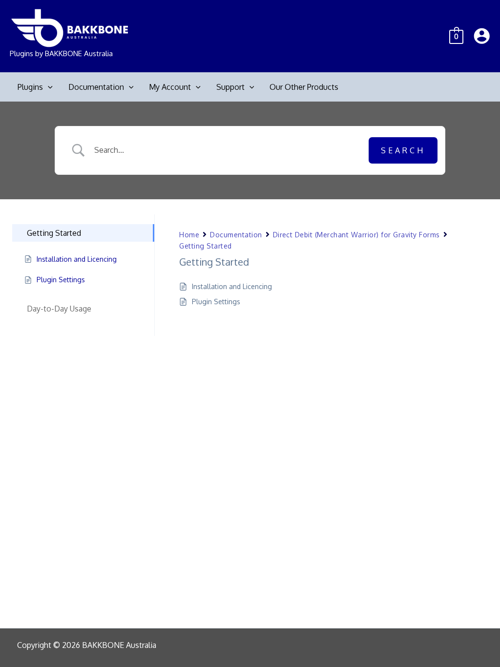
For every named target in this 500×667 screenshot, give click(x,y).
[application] (48, 87)
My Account (170, 87)
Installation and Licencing (232, 286)
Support (230, 87)
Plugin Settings (216, 301)
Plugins (30, 87)
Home (189, 234)
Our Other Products (304, 87)
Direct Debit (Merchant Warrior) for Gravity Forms (356, 234)
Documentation (96, 87)
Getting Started (205, 246)
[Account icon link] (481, 35)
